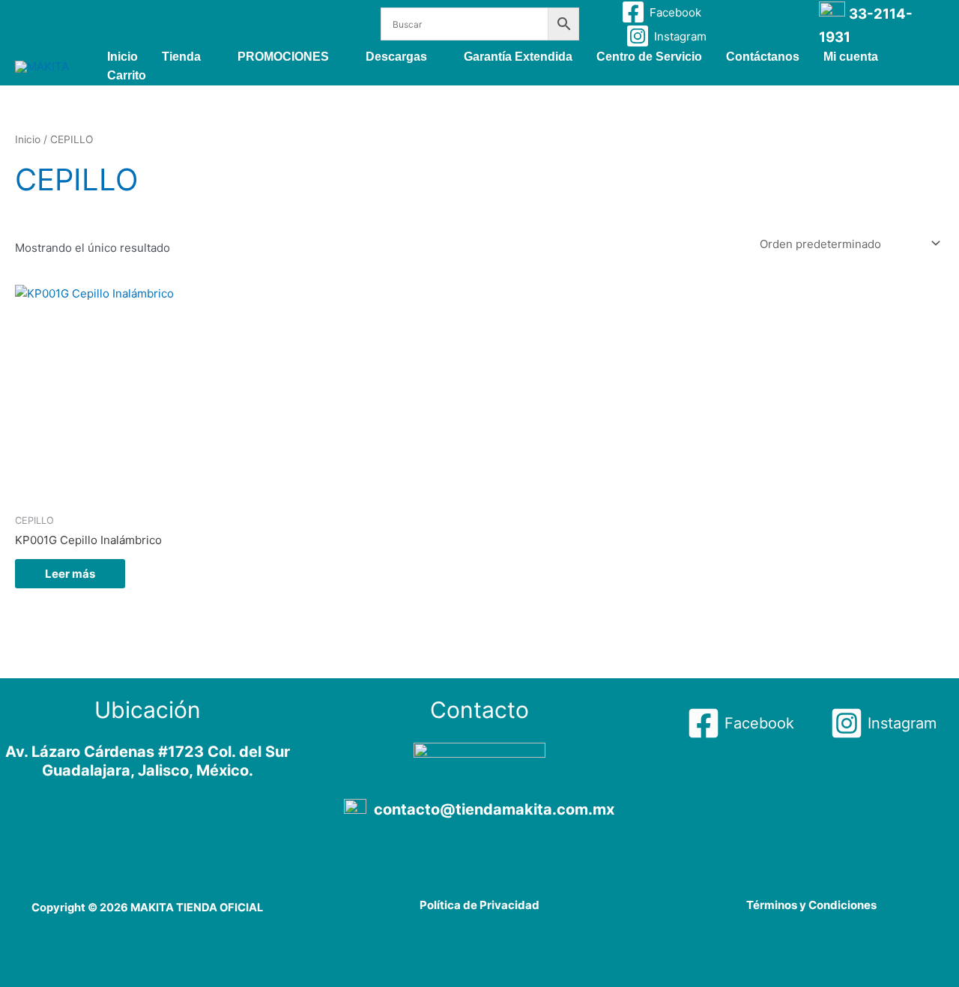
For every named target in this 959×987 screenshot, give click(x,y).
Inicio (122, 56)
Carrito (126, 75)
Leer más (70, 574)
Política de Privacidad (479, 905)
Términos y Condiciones (811, 905)
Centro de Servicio (649, 56)
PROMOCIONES (283, 56)
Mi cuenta (850, 56)
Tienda (181, 56)
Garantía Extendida (518, 56)
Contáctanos (762, 56)
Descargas (396, 56)
